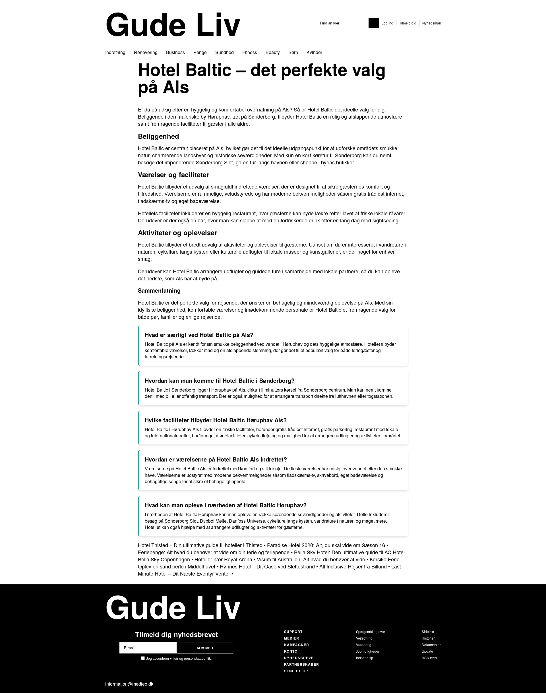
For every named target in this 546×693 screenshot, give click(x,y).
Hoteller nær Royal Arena (223, 559)
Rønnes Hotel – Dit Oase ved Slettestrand (267, 566)
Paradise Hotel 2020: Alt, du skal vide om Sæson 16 (326, 545)
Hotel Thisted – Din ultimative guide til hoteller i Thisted (200, 545)
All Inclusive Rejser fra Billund (353, 566)
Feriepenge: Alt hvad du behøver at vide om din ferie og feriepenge (213, 552)
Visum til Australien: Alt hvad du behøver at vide (311, 559)
